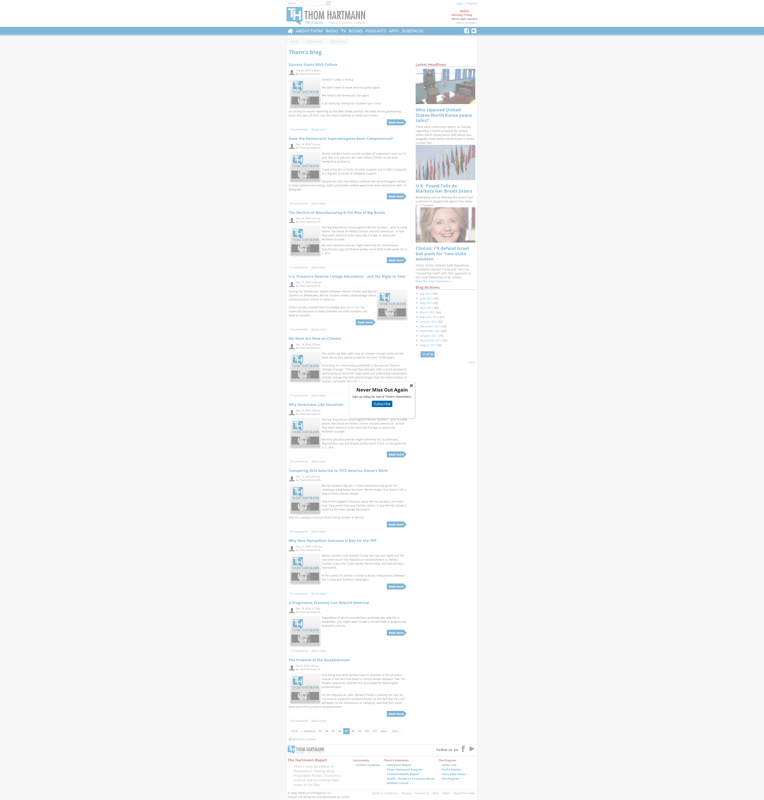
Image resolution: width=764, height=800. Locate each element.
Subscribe (382, 403)
